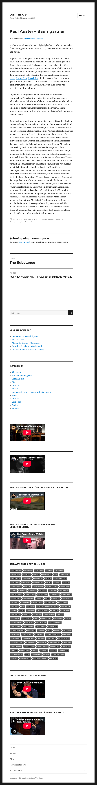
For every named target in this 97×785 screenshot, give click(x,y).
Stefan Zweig (25, 582)
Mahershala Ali (16, 574)
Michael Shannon (42, 646)
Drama (14, 610)
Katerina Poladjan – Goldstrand (27, 346)
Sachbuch (16, 402)
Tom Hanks (31, 606)
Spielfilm (35, 650)
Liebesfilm (48, 578)
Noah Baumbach (16, 646)
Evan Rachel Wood (63, 638)
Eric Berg (57, 582)
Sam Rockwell (67, 642)
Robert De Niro (30, 642)
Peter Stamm (66, 634)
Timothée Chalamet (17, 642)
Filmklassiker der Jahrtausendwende (48, 606)
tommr (15, 219)
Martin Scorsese (38, 586)
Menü (82, 16)
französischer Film (54, 642)
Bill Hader (53, 650)
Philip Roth (53, 590)
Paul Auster (25, 222)
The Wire (41, 630)
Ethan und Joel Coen (18, 630)
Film (14, 382)
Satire (35, 618)
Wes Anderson (46, 574)
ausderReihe (16, 770)
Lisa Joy (14, 658)
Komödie (35, 574)
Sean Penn (31, 610)
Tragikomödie (16, 598)
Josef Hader (51, 638)
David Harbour (16, 614)
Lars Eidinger (15, 618)
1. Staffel (46, 654)
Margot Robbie (16, 578)
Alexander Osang (28, 598)
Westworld (14, 606)
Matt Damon (27, 578)
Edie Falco (55, 598)
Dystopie (60, 614)
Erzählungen (18, 379)
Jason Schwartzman (60, 578)
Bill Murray (14, 602)
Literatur (58, 219)
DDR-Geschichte (42, 594)
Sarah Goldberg (50, 602)
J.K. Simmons (58, 618)
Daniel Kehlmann (41, 622)
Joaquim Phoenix (16, 594)
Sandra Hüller (67, 630)
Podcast (15, 395)
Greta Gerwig (39, 634)
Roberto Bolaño (16, 586)
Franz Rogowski (62, 602)
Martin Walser (64, 574)
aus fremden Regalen (33, 39)
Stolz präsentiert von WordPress (31, 778)
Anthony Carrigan (28, 626)
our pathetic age (29, 594)
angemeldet (24, 242)
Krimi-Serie (43, 590)
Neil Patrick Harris (28, 638)
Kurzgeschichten (37, 582)
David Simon (40, 638)
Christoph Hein (16, 638)
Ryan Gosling (42, 642)
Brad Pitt (14, 650)
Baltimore (56, 630)
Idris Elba (49, 570)
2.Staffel (68, 618)
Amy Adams (54, 610)
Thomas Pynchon (16, 622)
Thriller (14, 590)
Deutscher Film (16, 570)
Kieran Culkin (54, 646)
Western (39, 598)
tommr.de (18, 14)
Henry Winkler (36, 654)
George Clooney (45, 618)
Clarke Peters (28, 570)
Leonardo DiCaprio (17, 654)
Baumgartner (15, 222)
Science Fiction (29, 646)
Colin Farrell (15, 582)
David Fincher (65, 610)
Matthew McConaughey (39, 658)
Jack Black (26, 614)
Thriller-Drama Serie (58, 654)
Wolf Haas (22, 590)
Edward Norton (66, 606)
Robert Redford (66, 594)
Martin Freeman (64, 590)
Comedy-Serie (37, 614)
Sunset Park (21, 78)
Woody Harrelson (25, 658)
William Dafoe (38, 578)
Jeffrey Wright (25, 602)
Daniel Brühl (32, 590)
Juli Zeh (22, 610)
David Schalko (16, 626)
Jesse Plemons (64, 650)
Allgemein (17, 372)
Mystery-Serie (40, 626)
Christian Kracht (52, 626)
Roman (33, 222)
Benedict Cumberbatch (53, 634)
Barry (27, 654)
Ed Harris (66, 582)
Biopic (47, 598)
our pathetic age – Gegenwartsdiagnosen (31, 392)
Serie (55, 574)
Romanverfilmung (42, 610)
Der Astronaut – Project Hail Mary (28, 349)
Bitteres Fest (18, 339)
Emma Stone (39, 570)
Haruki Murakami (49, 614)
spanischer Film (37, 602)
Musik (15, 389)
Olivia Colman (31, 630)
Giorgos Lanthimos (55, 622)
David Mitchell (66, 646)
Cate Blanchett (24, 650)
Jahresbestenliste (18, 765)
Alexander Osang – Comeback (26, 343)
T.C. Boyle (27, 574)
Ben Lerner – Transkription (25, 336)
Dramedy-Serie (27, 634)
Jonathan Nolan (64, 586)
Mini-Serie (27, 586)
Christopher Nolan (51, 586)
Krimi (49, 630)
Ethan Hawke (26, 618)
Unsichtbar (33, 78)
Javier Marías (29, 622)
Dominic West (59, 570)
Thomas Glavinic (66, 598)
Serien (15, 405)
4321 (12, 78)
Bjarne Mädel (15, 634)
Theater (15, 408)
